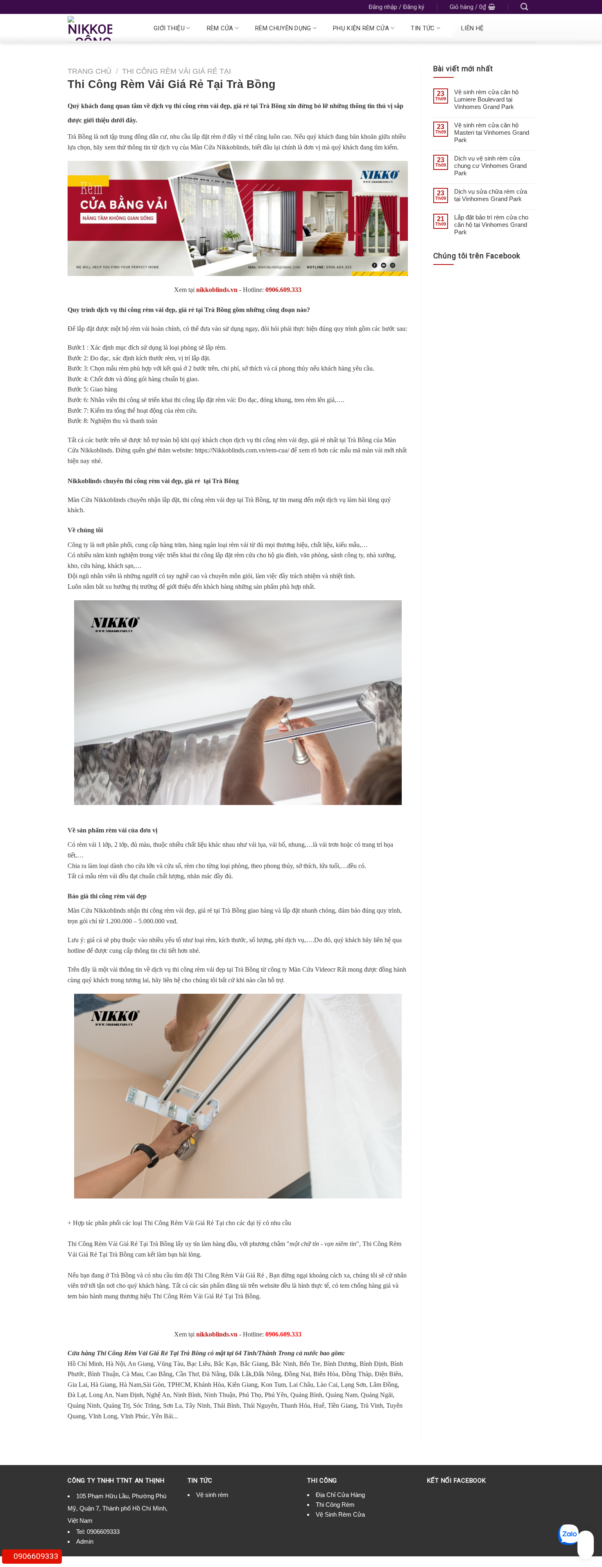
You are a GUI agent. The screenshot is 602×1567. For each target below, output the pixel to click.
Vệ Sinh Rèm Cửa (340, 1514)
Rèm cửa (220, 28)
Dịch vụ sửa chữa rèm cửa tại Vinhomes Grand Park (490, 195)
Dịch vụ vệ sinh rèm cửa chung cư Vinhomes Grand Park (490, 165)
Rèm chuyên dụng (283, 28)
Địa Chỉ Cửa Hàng (340, 1494)
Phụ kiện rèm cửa (361, 28)
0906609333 (103, 1531)
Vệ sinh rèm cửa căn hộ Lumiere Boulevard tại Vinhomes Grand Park (486, 99)
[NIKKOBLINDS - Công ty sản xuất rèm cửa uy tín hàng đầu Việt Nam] (101, 28)
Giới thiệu (169, 28)
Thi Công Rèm (335, 1504)
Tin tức (423, 28)
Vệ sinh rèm (212, 1494)
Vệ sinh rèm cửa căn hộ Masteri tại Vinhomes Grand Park (491, 132)
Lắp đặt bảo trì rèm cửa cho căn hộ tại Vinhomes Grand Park (491, 224)
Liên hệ (472, 28)
